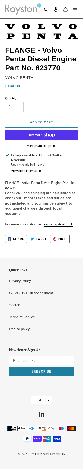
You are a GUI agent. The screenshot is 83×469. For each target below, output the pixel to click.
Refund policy (19, 329)
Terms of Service (22, 317)
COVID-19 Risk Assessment (31, 293)
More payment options (41, 146)
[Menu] (75, 9)
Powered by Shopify (52, 453)
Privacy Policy (20, 281)
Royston (34, 453)
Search (14, 305)
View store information (26, 171)
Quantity (10, 98)
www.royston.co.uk (58, 224)
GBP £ (40, 400)
